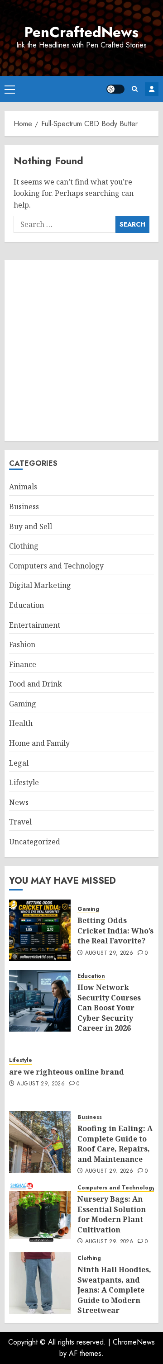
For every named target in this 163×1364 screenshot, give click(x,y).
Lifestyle (24, 782)
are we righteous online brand (66, 1072)
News (19, 802)
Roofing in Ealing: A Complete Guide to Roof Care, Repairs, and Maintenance (115, 1143)
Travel (20, 822)
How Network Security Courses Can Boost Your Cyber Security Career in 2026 (109, 1007)
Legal (19, 763)
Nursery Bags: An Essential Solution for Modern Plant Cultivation (111, 1214)
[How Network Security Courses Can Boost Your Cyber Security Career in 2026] (40, 1001)
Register (151, 89)
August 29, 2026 (109, 953)
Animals (23, 487)
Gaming (22, 704)
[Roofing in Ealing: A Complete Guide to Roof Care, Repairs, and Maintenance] (40, 1142)
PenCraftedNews (81, 32)
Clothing (23, 546)
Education (26, 605)
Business (24, 507)
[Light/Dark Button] (115, 89)
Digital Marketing (40, 585)
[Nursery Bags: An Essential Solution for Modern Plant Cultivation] (40, 1212)
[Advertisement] (81, 350)
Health (21, 723)
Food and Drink (35, 684)
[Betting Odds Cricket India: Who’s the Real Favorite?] (40, 930)
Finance (22, 664)
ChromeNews (134, 1342)
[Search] (134, 89)
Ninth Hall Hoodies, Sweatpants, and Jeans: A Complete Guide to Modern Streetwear (114, 1290)
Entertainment (34, 625)
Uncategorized (34, 842)
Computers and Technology (56, 566)
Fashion (22, 644)
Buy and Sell (30, 526)
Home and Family (39, 743)
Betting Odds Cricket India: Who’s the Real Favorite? (115, 930)
